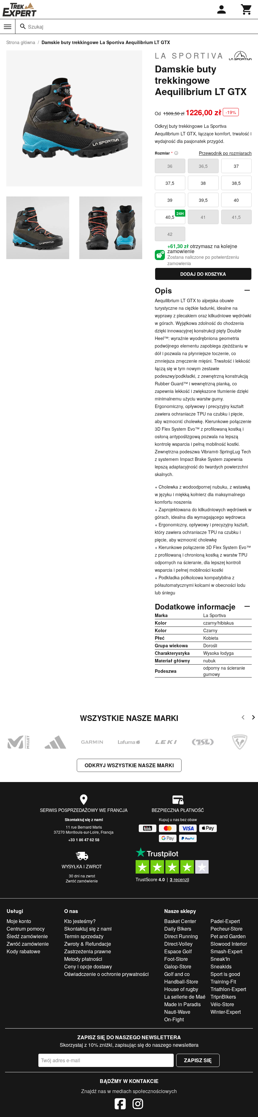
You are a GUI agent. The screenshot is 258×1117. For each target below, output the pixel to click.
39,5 (203, 200)
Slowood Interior (228, 943)
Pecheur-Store (226, 928)
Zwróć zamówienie (82, 880)
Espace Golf (178, 951)
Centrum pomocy (26, 928)
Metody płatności (83, 958)
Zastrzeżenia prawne (87, 951)
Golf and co (177, 974)
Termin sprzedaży (84, 936)
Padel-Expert (225, 921)
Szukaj (35, 26)
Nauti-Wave (177, 1011)
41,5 (236, 217)
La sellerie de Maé (184, 996)
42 (169, 234)
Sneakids (221, 966)
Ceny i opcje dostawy (88, 966)
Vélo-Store (222, 1004)
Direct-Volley (178, 943)
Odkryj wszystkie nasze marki (129, 765)
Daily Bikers (177, 928)
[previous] (243, 718)
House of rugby (181, 989)
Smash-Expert (226, 951)
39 (169, 200)
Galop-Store (177, 966)
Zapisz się (198, 1060)
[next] (253, 718)
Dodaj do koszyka (203, 274)
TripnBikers (223, 996)
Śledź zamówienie (27, 936)
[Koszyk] (246, 9)
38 (203, 183)
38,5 (236, 183)
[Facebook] (120, 1104)
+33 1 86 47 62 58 (83, 839)
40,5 (174, 215)
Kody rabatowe (23, 951)
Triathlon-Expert (228, 989)
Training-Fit (223, 981)
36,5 (203, 166)
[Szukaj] (23, 26)
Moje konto (19, 921)
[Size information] (176, 153)
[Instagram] (138, 1104)
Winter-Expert (225, 1011)
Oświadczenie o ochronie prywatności (106, 974)
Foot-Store (176, 958)
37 (236, 166)
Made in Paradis (182, 1004)
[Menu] (7, 26)
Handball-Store (181, 981)
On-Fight (174, 1019)
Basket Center (180, 921)
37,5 (169, 183)
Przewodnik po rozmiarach (225, 153)
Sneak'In (220, 958)
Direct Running (181, 936)
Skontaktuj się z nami (84, 819)
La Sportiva (189, 55)
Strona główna (20, 42)
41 (203, 217)
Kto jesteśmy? (80, 921)
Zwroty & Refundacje (87, 943)
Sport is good (225, 974)
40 (236, 200)
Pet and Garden (228, 936)
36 (169, 166)
